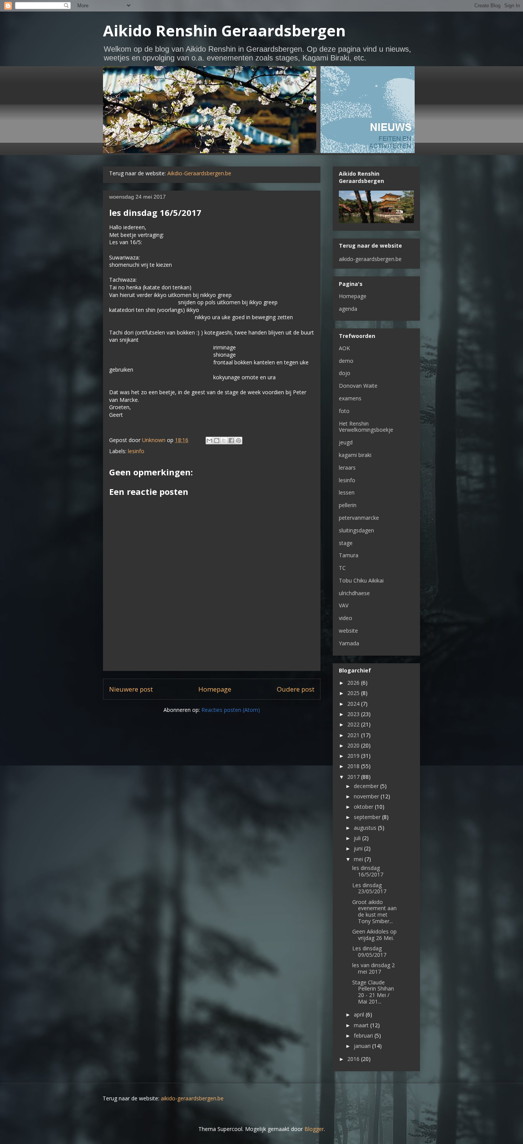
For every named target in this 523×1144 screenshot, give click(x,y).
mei (359, 859)
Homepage (214, 689)
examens (350, 398)
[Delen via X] (224, 440)
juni (359, 848)
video (345, 618)
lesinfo (136, 451)
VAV (343, 605)
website (348, 630)
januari (363, 1045)
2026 (354, 682)
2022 (354, 724)
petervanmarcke (359, 517)
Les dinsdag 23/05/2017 (369, 888)
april (360, 1014)
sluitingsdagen (356, 530)
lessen (347, 492)
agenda (348, 308)
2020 (354, 745)
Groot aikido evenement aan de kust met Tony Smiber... (374, 911)
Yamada (349, 643)
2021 (354, 735)
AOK (344, 348)
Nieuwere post (131, 689)
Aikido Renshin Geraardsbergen (224, 30)
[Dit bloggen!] (217, 440)
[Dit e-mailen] (209, 440)
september (368, 817)
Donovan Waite (358, 385)
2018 (354, 766)
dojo (344, 373)
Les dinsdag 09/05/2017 (369, 951)
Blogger (314, 1129)
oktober (364, 806)
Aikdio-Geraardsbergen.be (199, 173)
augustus (366, 827)
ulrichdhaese (354, 593)
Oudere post (295, 689)
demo (346, 360)
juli (358, 838)
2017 (354, 776)
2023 (354, 714)
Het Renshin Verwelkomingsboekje (366, 427)
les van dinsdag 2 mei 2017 (373, 968)
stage (346, 543)
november (367, 796)
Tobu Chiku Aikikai (361, 580)
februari (364, 1035)
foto (344, 411)
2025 (354, 693)
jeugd (346, 442)
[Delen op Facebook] (231, 440)
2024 (354, 703)
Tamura (348, 555)
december (367, 786)
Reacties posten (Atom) (230, 709)
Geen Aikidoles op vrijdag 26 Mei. (374, 935)
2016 (354, 1058)
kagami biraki (355, 455)
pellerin (347, 505)
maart (362, 1025)
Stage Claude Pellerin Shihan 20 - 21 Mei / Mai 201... (373, 992)
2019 (354, 755)
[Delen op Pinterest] (238, 440)
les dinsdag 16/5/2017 (367, 871)
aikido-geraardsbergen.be (370, 259)
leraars (347, 467)
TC (342, 567)
